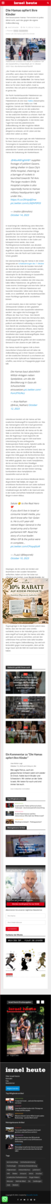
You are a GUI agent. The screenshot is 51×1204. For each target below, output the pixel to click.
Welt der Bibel (21, 1181)
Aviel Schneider (13, 27)
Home (8, 34)
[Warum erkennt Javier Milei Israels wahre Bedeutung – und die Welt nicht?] (10, 1115)
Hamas (16, 31)
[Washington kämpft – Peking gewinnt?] (10, 821)
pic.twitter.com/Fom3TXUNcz (25, 391)
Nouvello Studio (32, 1195)
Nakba (30, 101)
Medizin (15, 1185)
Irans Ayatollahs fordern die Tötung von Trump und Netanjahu (29, 1109)
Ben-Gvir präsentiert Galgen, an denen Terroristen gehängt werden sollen (25, 848)
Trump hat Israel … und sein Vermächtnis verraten (29, 1102)
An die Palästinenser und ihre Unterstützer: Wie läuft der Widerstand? (29, 815)
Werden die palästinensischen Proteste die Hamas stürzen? (25, 707)
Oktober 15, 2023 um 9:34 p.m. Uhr (23, 766)
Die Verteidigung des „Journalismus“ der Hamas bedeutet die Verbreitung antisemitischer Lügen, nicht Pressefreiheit (26, 682)
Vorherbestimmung (27, 1162)
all (12, 34)
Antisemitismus (24, 1170)
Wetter (14, 1173)
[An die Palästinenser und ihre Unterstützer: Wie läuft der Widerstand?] (10, 813)
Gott (8, 1185)
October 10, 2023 (19, 558)
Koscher (39, 1173)
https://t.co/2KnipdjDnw (23, 199)
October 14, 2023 (19, 215)
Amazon (23, 1173)
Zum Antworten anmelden (20, 789)
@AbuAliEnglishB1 (21, 160)
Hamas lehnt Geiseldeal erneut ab (27, 731)
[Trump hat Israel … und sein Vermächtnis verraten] (10, 1100)
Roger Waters (34, 1177)
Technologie (11, 1166)
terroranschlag (12, 1162)
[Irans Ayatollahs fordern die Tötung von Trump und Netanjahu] (10, 1108)
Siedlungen (37, 1181)
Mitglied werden (13, 1088)
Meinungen (19, 803)
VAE (8, 1173)
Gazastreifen (23, 31)
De (29, 1181)
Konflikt (25, 842)
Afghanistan (11, 1170)
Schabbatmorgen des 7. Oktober (31, 263)
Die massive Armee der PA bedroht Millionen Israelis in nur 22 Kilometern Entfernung (28, 1139)
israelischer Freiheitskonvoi (17, 1177)
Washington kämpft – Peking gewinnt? (28, 822)
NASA (31, 1173)
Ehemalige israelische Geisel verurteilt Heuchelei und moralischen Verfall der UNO (29, 1149)
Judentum (36, 1170)
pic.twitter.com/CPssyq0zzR (25, 546)
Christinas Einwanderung (28, 1166)
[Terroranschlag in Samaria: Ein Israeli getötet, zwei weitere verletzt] (10, 1129)
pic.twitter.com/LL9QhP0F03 (25, 203)
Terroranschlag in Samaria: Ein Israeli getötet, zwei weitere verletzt (28, 1131)
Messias (10, 1181)
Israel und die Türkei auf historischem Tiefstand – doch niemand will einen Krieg (30, 807)
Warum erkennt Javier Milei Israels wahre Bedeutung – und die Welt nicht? (29, 1117)
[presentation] (39, 833)
